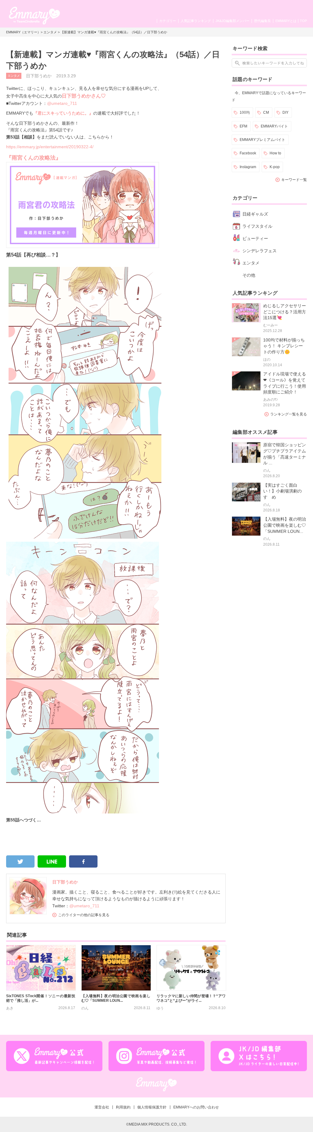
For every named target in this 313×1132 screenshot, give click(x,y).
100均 (245, 112)
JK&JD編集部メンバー (232, 21)
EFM (243, 126)
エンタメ (50, 32)
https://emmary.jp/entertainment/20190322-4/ (50, 146)
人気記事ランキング (196, 21)
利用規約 (123, 1107)
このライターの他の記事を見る (83, 915)
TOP (303, 21)
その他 (248, 275)
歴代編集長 (262, 21)
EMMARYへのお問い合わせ (196, 1107)
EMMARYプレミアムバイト (262, 140)
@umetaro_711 (62, 103)
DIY (285, 112)
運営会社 (101, 1107)
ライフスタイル (257, 226)
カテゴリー (167, 21)
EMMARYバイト (274, 126)
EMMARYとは (285, 21)
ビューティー (255, 238)
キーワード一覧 (294, 180)
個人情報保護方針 (152, 1107)
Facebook (248, 153)
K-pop (275, 167)
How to (275, 153)
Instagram (248, 167)
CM (266, 112)
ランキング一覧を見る (288, 414)
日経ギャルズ (255, 214)
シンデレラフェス (259, 250)
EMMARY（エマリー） (23, 32)
